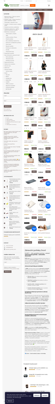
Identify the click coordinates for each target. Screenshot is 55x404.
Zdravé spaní (8, 44)
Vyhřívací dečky (9, 71)
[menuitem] (7, 10)
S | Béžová (40, 151)
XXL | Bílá (26, 81)
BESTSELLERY (8, 89)
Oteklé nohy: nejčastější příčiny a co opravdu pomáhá (12, 171)
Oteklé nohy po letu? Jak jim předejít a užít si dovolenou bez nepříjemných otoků (11, 137)
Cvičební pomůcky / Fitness (11, 37)
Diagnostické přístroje (9, 62)
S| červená (40, 128)
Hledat (32, 5)
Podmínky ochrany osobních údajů (14, 121)
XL (42, 58)
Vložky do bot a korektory (9, 64)
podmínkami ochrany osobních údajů (11, 268)
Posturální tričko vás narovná (10, 141)
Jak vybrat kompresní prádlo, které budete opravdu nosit (12, 156)
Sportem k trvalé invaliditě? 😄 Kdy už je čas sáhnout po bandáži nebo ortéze (12, 160)
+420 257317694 (9, 245)
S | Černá (26, 58)
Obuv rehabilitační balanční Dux (12, 40)
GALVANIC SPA (8, 78)
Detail (34, 55)
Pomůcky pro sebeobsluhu (11, 48)
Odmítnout (36, 395)
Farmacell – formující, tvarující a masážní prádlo (12, 25)
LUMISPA (7, 82)
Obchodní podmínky (11, 120)
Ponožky (7, 49)
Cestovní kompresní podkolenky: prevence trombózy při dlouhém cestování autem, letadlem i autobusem (11, 166)
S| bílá (31, 81)
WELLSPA (8, 74)
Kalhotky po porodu (10, 60)
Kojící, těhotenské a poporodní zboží (12, 55)
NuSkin (5, 73)
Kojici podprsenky (9, 57)
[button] (26, 21)
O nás (21, 1)
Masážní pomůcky (9, 39)
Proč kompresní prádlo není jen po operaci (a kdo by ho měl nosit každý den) (12, 151)
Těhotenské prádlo (9, 58)
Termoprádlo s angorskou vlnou (11, 22)
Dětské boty (6, 67)
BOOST (7, 76)
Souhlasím (45, 395)
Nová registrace (7, 109)
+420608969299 (9, 247)
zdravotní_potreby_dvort (11, 249)
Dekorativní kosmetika (10, 85)
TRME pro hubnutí (9, 83)
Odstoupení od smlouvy (11, 124)
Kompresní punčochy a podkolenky (11, 27)
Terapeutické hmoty (10, 51)
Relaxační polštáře (9, 46)
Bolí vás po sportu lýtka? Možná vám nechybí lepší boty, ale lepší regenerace (12, 132)
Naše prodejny (29, 1)
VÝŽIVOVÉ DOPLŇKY (10, 87)
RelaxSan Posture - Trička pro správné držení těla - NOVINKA (12, 17)
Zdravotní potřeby (8, 69)
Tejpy (7, 35)
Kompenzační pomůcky (9, 53)
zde (20, 397)
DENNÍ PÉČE (8, 80)
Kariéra (8, 123)
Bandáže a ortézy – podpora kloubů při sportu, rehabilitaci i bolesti (12, 20)
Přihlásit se (7, 106)
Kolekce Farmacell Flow (9, 144)
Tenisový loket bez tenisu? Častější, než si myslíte (12, 147)
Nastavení (10, 400)
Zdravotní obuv (7, 65)
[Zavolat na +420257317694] (6, 1)
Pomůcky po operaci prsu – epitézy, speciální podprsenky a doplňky (11, 29)
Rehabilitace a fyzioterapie (9, 31)
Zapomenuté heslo (7, 110)
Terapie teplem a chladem (11, 33)
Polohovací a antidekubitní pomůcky (13, 42)
